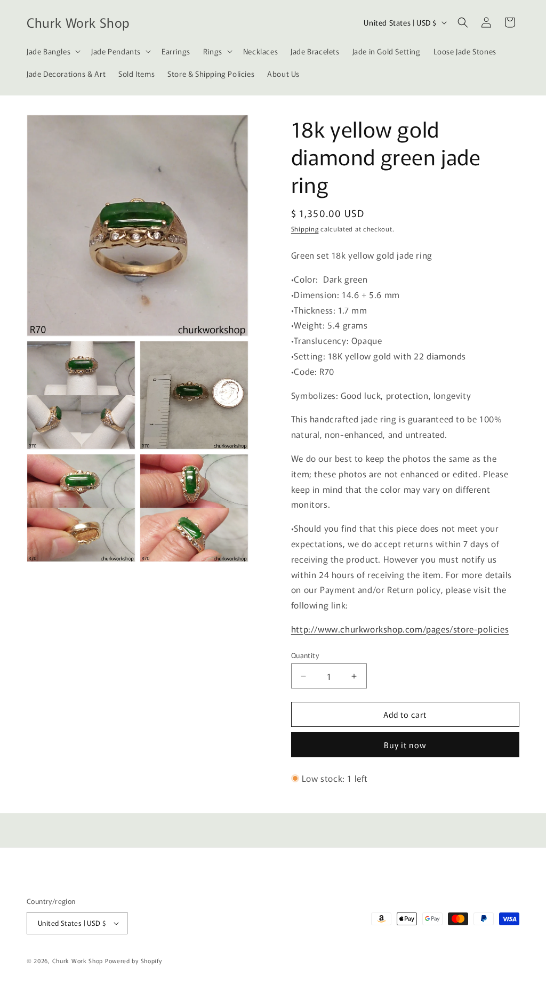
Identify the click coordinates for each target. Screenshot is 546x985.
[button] (52, 51)
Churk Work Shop (77, 960)
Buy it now (405, 744)
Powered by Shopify (133, 960)
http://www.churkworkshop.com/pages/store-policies (400, 628)
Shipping (305, 228)
